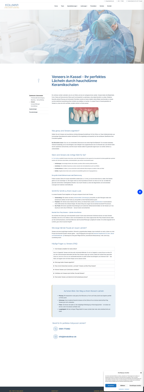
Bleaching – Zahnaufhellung (37, 100)
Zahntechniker (98, 201)
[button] (141, 373)
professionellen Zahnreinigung (81, 197)
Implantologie (33, 109)
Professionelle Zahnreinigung (37, 97)
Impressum (127, 389)
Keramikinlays (34, 106)
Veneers (33, 102)
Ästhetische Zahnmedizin (36, 95)
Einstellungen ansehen (135, 385)
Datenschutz (121, 389)
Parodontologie (33, 112)
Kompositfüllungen (35, 104)
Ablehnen (122, 385)
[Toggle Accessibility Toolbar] (139, 192)
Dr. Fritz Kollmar (55, 158)
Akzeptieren (111, 385)
